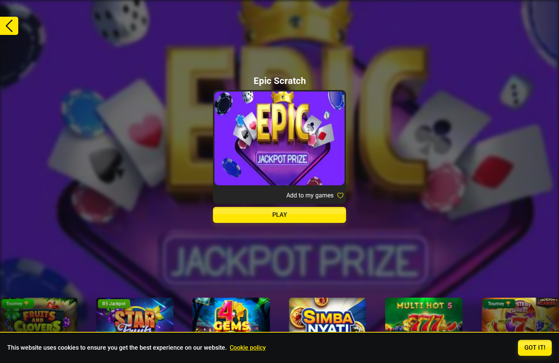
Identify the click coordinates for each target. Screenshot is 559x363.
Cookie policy (248, 347)
